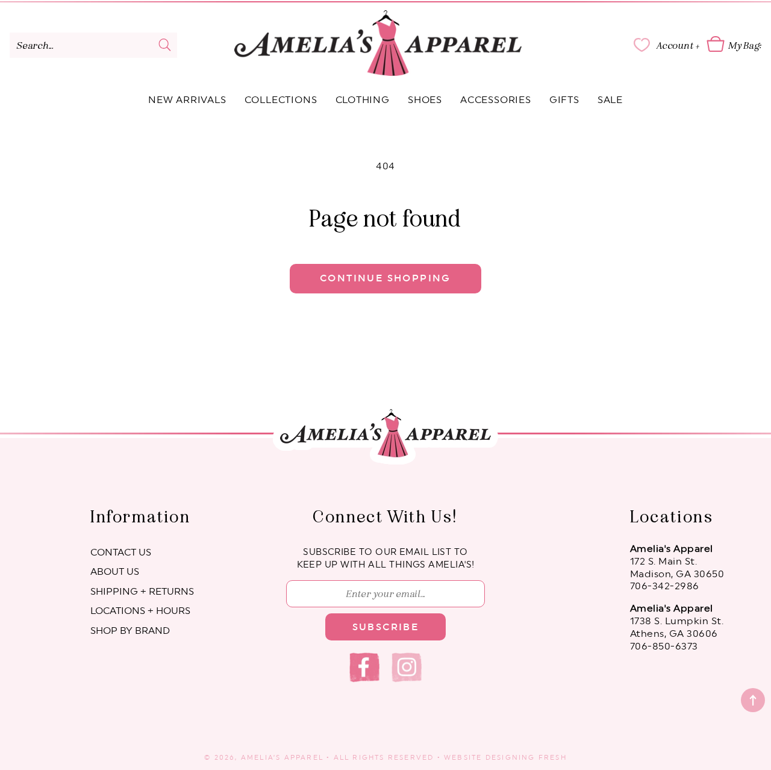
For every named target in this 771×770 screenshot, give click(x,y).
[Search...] (165, 44)
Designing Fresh (526, 757)
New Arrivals (187, 100)
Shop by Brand (130, 631)
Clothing (363, 100)
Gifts (564, 100)
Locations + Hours (140, 611)
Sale (610, 100)
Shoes (425, 100)
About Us (114, 572)
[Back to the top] (753, 700)
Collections (281, 100)
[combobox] (93, 45)
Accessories (495, 100)
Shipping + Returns (142, 591)
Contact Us (120, 552)
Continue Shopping (385, 278)
